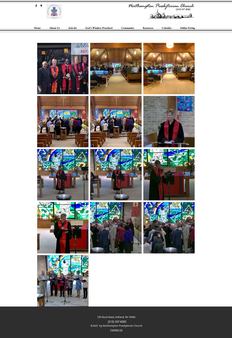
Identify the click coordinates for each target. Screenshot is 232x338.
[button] (54, 28)
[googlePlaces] (41, 5)
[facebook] (36, 5)
